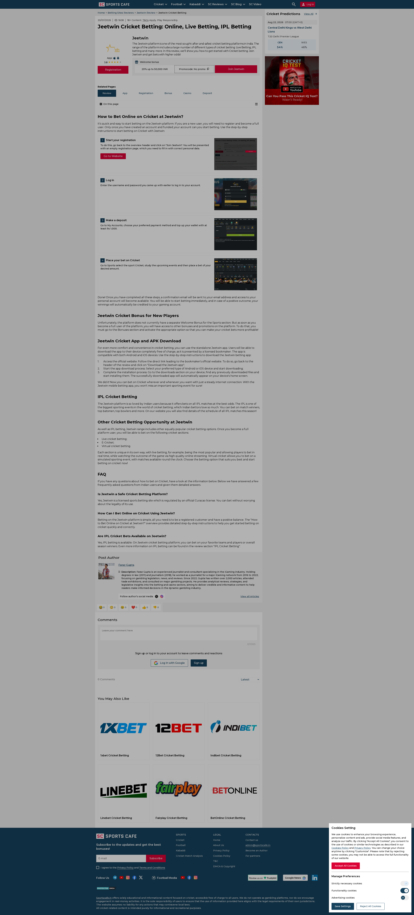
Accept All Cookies (346, 865)
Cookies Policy (340, 848)
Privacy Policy (362, 848)
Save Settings (343, 906)
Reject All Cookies (370, 906)
